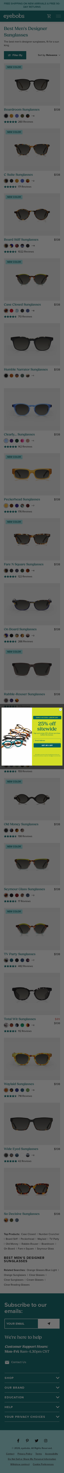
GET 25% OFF (47, 745)
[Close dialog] (60, 709)
